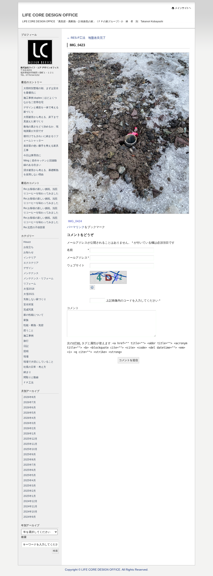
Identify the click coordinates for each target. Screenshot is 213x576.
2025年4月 (30, 480)
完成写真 (28, 309)
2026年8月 (30, 397)
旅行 (26, 340)
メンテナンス (31, 273)
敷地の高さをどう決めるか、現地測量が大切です (41, 128)
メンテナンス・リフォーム (38, 278)
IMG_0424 (75, 221)
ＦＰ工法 (28, 382)
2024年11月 (30, 506)
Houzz (27, 242)
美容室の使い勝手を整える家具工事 (41, 148)
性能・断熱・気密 (33, 325)
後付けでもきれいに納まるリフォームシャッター (41, 138)
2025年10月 (30, 449)
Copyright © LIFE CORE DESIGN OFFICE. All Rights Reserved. (106, 569)
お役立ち (28, 247)
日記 (26, 346)
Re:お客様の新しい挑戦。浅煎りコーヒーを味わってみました (41, 191)
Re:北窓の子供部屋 (34, 227)
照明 (26, 351)
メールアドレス (77, 257)
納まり (27, 372)
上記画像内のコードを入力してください (132, 300)
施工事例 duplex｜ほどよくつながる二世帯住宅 (40, 100)
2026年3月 (30, 423)
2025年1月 (30, 496)
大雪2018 (29, 288)
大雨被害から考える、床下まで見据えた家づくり (41, 119)
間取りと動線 (31, 377)
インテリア (30, 257)
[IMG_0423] (128, 212)
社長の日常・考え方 (35, 366)
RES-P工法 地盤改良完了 (86, 37)
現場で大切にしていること (38, 361)
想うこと (28, 330)
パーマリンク (75, 227)
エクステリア (31, 262)
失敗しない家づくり (35, 299)
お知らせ (28, 252)
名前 (70, 250)
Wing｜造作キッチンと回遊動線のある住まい (40, 162)
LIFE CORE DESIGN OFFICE (50, 15)
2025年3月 (30, 485)
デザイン (28, 268)
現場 (26, 356)
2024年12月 (30, 501)
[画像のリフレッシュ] (92, 288)
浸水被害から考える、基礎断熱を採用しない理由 (41, 172)
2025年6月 (30, 470)
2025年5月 (30, 475)
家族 (26, 320)
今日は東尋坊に (32, 155)
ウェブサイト (75, 265)
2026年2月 (30, 428)
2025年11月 (30, 444)
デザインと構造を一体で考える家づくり (41, 109)
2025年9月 (30, 454)
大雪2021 (29, 294)
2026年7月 (30, 402)
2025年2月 (30, 490)
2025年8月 (30, 459)
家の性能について (33, 314)
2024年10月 (30, 511)
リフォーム (30, 283)
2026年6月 (30, 407)
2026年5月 (30, 412)
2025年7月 (30, 464)
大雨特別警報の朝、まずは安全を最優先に (41, 90)
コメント (73, 308)
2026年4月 (30, 417)
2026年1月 (30, 433)
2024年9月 (30, 516)
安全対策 (28, 304)
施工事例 (28, 335)
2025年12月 (30, 438)
